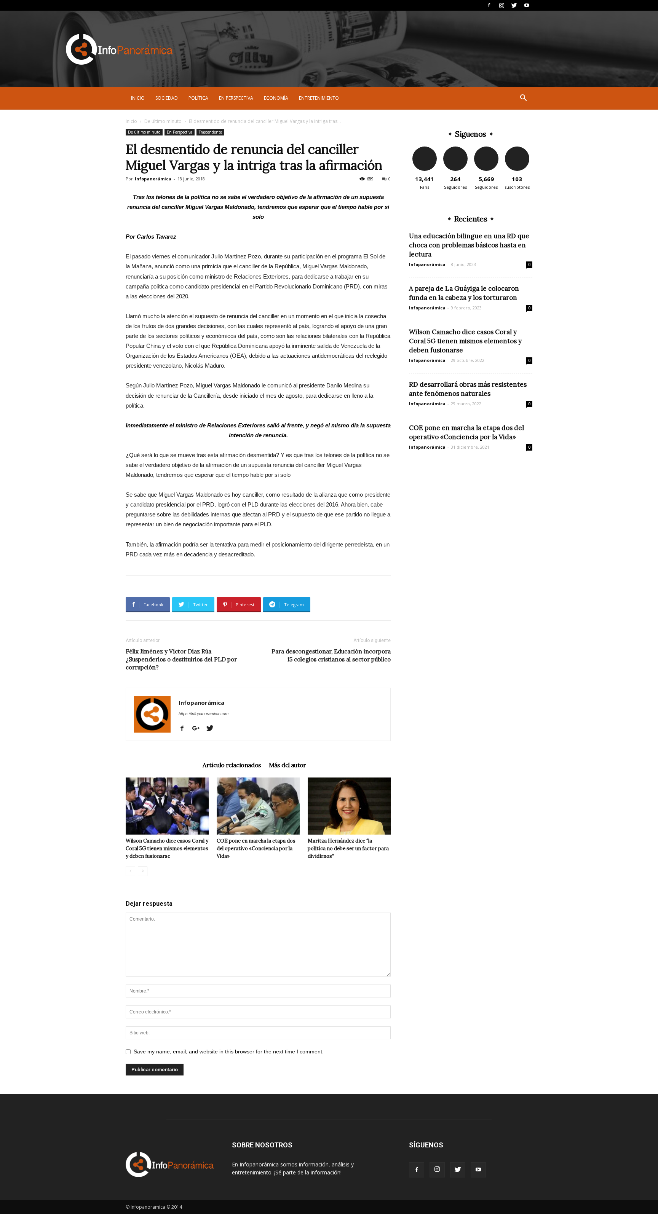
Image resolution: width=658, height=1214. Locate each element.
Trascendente (210, 132)
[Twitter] (514, 5)
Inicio (138, 98)
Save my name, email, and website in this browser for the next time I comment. (229, 1051)
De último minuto (163, 121)
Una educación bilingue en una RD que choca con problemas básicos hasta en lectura (469, 245)
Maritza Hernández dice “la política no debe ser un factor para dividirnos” (348, 848)
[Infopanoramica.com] (119, 49)
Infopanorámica (153, 179)
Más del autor (287, 765)
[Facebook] (489, 5)
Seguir (455, 149)
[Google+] (198, 728)
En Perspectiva (236, 98)
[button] (523, 98)
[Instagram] (501, 5)
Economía (276, 98)
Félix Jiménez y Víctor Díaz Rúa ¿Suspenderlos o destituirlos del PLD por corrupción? (181, 659)
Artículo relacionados (232, 765)
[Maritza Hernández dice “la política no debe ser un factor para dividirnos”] (349, 806)
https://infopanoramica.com (203, 713)
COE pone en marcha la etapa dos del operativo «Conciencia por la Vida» (256, 848)
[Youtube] (526, 5)
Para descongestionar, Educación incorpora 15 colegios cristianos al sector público (331, 655)
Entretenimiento (319, 98)
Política (198, 98)
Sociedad (166, 98)
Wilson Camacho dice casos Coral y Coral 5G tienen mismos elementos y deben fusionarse (167, 848)
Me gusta (424, 149)
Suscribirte (517, 149)
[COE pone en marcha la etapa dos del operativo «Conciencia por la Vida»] (258, 806)
